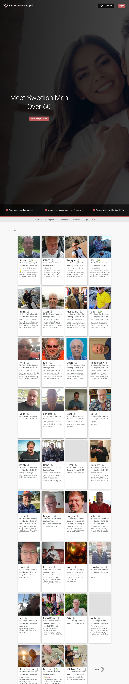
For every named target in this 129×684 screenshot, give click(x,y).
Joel (69, 413)
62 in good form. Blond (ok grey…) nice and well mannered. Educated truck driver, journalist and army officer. (99, 478)
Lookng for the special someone (52, 421)
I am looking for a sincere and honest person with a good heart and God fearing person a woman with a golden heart (28, 529)
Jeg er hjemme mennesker (76, 680)
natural (92, 575)
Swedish (76, 220)
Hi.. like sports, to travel (98, 524)
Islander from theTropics (75, 370)
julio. (93, 311)
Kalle (93, 618)
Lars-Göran (49, 618)
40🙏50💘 (46, 677)
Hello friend (47, 268)
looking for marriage (26, 473)
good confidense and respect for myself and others (52, 524)
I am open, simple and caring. (76, 473)
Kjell (45, 362)
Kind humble (23, 577)
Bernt (22, 311)
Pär (92, 260)
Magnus (47, 516)
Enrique (71, 260)
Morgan (47, 669)
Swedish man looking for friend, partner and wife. (29, 319)
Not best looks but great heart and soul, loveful (100, 370)
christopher (97, 567)
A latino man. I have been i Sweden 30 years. (52, 575)
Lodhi (70, 362)
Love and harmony (25, 370)
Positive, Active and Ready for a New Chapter (76, 268)
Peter (70, 465)
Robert (23, 260)
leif (21, 618)
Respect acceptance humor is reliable (76, 425)
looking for (93, 577)
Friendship (65, 220)
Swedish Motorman (96, 473)
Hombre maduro (24, 677)
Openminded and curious (75, 421)
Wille (22, 362)
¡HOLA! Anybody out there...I (28, 268)
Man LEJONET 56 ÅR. (50, 626)
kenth (22, 465)
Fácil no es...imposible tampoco (52, 319)
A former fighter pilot (50, 526)
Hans (46, 465)
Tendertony (97, 362)
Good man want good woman (76, 575)
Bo (92, 413)
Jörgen (71, 516)
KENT (46, 260)
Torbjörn (95, 465)
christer (47, 413)
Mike (22, 413)
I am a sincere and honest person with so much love (29, 524)
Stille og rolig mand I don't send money (76, 677)
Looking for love (95, 268)
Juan (46, 311)
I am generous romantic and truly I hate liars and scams (28, 476)
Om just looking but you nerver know (29, 575)
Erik (69, 618)
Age (86, 220)
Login (121, 6)
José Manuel (27, 669)
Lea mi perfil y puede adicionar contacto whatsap (76, 319)
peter (93, 516)
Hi (67, 626)
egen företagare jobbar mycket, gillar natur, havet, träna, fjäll (28, 630)
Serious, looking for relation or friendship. (52, 473)
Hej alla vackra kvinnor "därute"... (52, 370)
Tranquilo (93, 424)
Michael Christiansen (75, 669)
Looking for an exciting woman (76, 524)
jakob (70, 567)
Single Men (52, 220)
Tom (22, 516)
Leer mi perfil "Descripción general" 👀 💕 (100, 319)
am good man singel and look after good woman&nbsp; (75, 579)
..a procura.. (94, 421)
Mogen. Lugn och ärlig (97, 626)
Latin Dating (38, 220)
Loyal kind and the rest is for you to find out (52, 425)
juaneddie (72, 311)
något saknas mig (25, 626)
